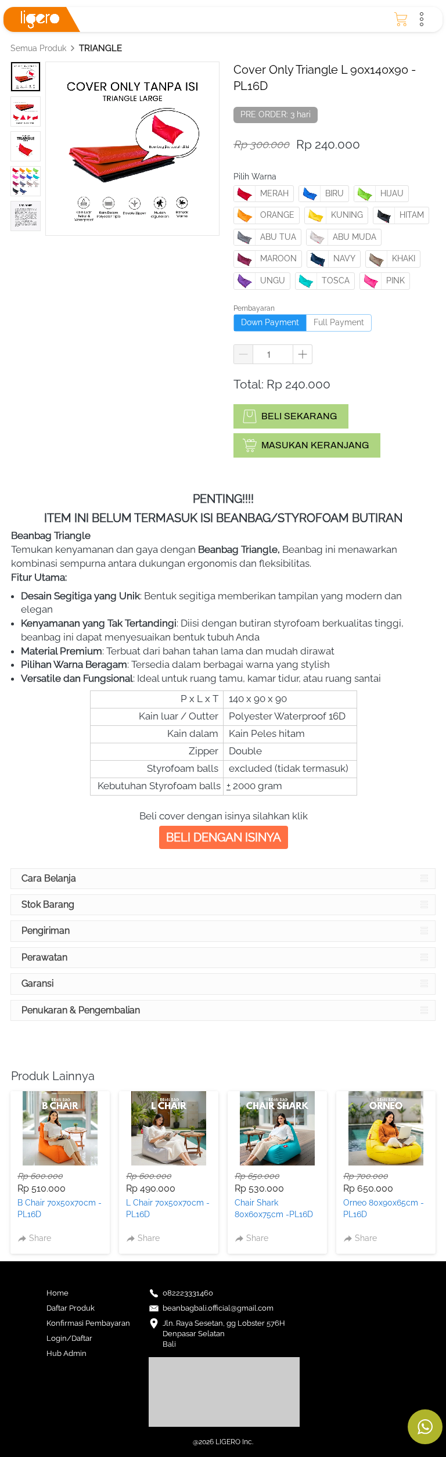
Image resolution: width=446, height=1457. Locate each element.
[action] (425, 1426)
